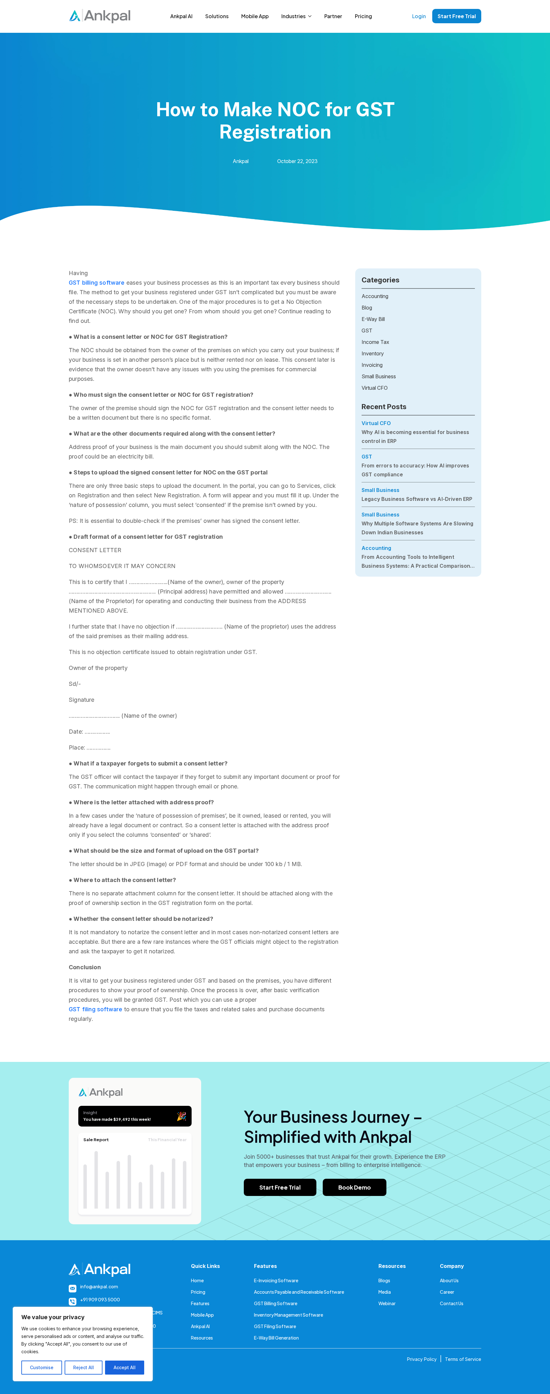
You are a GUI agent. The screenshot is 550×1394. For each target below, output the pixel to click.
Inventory (373, 353)
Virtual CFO (375, 388)
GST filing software (95, 1009)
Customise (41, 1367)
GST (367, 330)
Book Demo (354, 1187)
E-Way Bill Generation (276, 1338)
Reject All (83, 1367)
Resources (202, 1338)
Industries (293, 16)
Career (447, 1292)
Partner (333, 16)
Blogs (384, 1280)
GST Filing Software (275, 1326)
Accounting (375, 296)
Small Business (379, 376)
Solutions (217, 16)
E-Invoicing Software (276, 1280)
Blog (367, 307)
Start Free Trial (457, 16)
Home (197, 1280)
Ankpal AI (181, 16)
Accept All (125, 1367)
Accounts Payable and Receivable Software (299, 1292)
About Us (449, 1280)
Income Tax (375, 342)
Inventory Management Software (288, 1315)
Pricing (363, 16)
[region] (83, 1344)
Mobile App (255, 16)
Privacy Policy (422, 1359)
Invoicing (372, 365)
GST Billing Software (275, 1303)
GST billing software (97, 282)
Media (384, 1292)
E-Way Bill (373, 319)
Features (200, 1303)
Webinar (387, 1303)
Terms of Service (463, 1359)
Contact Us (451, 1303)
